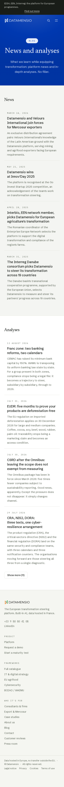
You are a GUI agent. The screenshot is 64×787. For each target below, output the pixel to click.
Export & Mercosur (15, 711)
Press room (10, 743)
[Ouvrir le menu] (56, 20)
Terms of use (48, 768)
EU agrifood (11, 679)
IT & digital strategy (16, 674)
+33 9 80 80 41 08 (16, 621)
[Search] (49, 20)
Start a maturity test (16, 652)
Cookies (34, 768)
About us (9, 722)
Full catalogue (12, 669)
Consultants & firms (15, 706)
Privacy (23, 768)
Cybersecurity (12, 685)
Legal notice (10, 768)
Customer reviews (14, 738)
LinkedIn (9, 626)
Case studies (11, 717)
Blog (7, 727)
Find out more (32, 11)
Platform (9, 642)
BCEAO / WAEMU (14, 690)
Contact (9, 733)
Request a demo (13, 647)
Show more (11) (16, 575)
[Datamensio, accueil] (18, 20)
